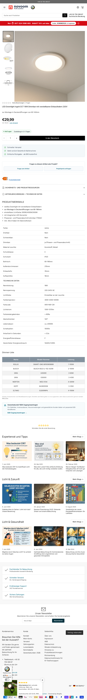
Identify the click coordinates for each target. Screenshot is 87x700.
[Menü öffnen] (4, 7)
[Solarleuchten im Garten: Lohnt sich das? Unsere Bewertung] (17, 494)
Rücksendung (50, 655)
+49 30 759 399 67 (43, 2)
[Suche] (64, 15)
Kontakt (26, 636)
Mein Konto (27, 639)
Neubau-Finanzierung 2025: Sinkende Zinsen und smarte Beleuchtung (47, 510)
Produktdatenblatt (14, 180)
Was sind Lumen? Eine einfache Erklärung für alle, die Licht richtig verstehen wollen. (48, 468)
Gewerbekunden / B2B (31, 653)
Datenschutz (49, 644)
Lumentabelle (28, 647)
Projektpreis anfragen (63, 168)
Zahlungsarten (28, 644)
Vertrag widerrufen (74, 632)
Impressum (49, 639)
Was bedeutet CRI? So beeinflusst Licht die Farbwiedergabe (16, 468)
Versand (26, 641)
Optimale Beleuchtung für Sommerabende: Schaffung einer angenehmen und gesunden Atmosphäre (49, 554)
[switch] (7, 679)
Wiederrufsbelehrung (53, 647)
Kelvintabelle (28, 650)
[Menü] (10, 666)
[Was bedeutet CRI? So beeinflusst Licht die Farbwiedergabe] (17, 451)
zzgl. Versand (14, 123)
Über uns (48, 636)
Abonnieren (58, 621)
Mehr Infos (5, 398)
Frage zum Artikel (23, 168)
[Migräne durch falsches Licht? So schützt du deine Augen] (17, 536)
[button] (6, 103)
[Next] (82, 66)
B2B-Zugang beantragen (17, 413)
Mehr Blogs (77, 437)
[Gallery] (43, 66)
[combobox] (35, 15)
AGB (46, 641)
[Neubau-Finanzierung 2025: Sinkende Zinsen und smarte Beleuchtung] (49, 494)
